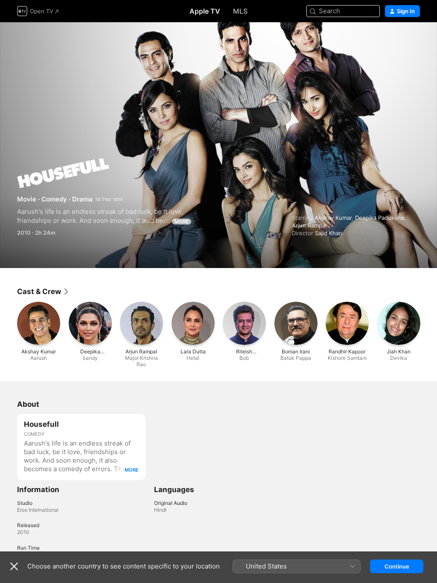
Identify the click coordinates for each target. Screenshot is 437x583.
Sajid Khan (328, 233)
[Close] (14, 566)
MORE (182, 221)
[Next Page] (428, 323)
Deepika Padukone (380, 217)
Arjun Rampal (309, 225)
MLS (240, 11)
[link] (43, 291)
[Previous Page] (9, 323)
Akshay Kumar (333, 217)
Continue (397, 566)
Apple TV (204, 11)
